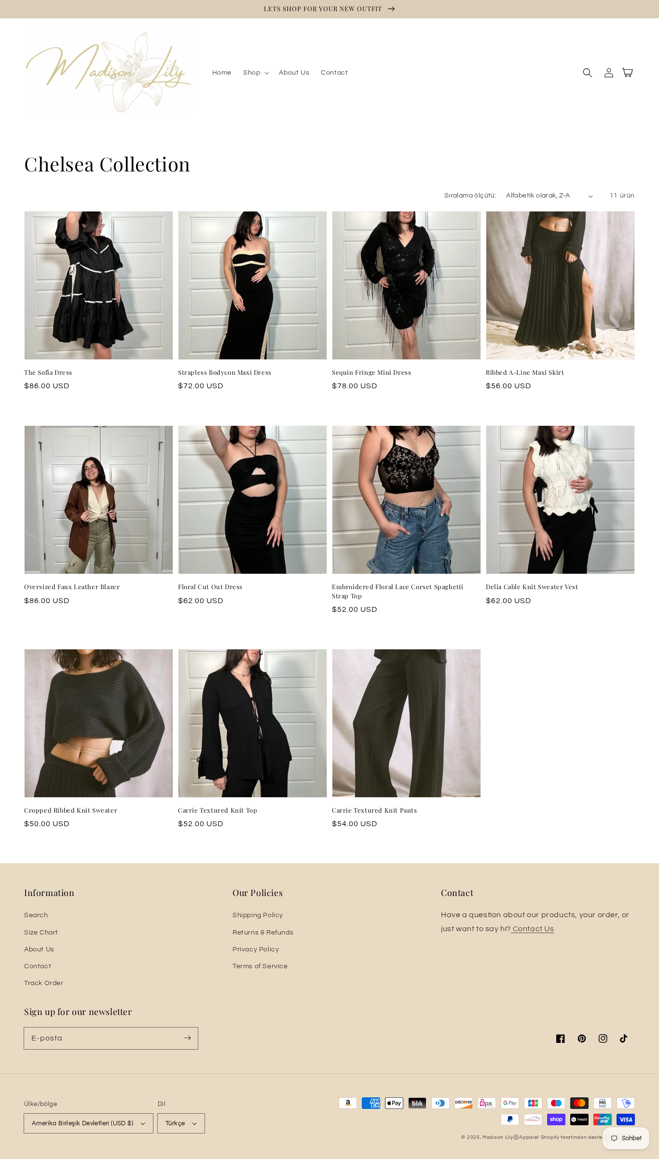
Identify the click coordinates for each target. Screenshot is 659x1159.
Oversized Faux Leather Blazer (72, 586)
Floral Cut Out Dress (210, 586)
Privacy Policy (256, 949)
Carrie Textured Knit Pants (374, 810)
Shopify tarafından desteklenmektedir (588, 1137)
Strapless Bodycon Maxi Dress (225, 372)
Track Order (44, 983)
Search (36, 915)
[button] (255, 73)
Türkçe (175, 1123)
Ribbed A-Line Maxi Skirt (525, 372)
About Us (39, 949)
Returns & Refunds (263, 932)
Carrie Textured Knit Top (217, 810)
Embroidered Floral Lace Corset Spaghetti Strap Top (398, 590)
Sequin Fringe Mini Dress (371, 372)
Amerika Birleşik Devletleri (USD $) (82, 1123)
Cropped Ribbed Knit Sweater (70, 810)
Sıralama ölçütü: (470, 195)
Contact (37, 966)
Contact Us (532, 929)
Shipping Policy (258, 915)
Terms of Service (260, 966)
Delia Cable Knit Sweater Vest (532, 586)
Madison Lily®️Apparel (510, 1137)
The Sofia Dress (48, 372)
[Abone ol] (187, 1038)
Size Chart (41, 932)
